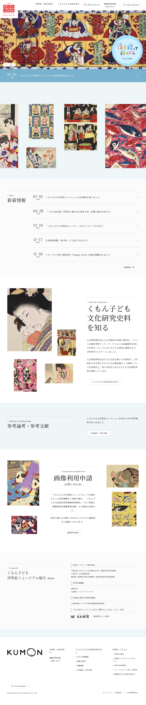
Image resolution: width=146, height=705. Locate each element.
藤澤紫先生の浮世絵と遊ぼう (125, 674)
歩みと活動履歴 (83, 657)
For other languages (131, 5)
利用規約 (118, 692)
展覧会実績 (81, 661)
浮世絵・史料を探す (44, 4)
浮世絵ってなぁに (119, 649)
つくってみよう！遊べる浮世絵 (125, 670)
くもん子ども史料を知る (68, 4)
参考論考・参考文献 (84, 670)
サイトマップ (107, 692)
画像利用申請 (110, 5)
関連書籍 (80, 666)
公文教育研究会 (132, 692)
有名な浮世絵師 (120, 665)
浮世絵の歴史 (119, 654)
